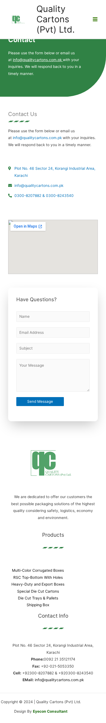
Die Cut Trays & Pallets (38, 598)
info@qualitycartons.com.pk (37, 138)
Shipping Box (38, 605)
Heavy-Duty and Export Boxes (37, 584)
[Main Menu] (95, 19)
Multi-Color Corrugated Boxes (38, 570)
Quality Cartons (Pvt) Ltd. (55, 19)
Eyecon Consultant (50, 711)
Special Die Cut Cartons (38, 591)
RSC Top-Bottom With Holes (38, 577)
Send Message (40, 401)
